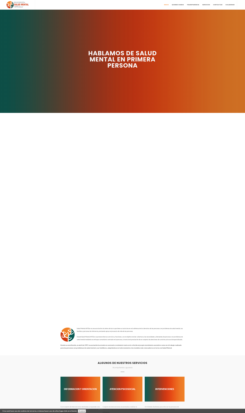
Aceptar (82, 411)
